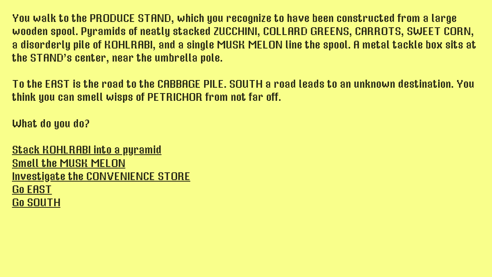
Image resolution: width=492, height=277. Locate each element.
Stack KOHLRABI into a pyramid (86, 150)
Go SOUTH (36, 202)
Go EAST (32, 189)
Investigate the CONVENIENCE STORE (101, 176)
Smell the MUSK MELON (68, 163)
